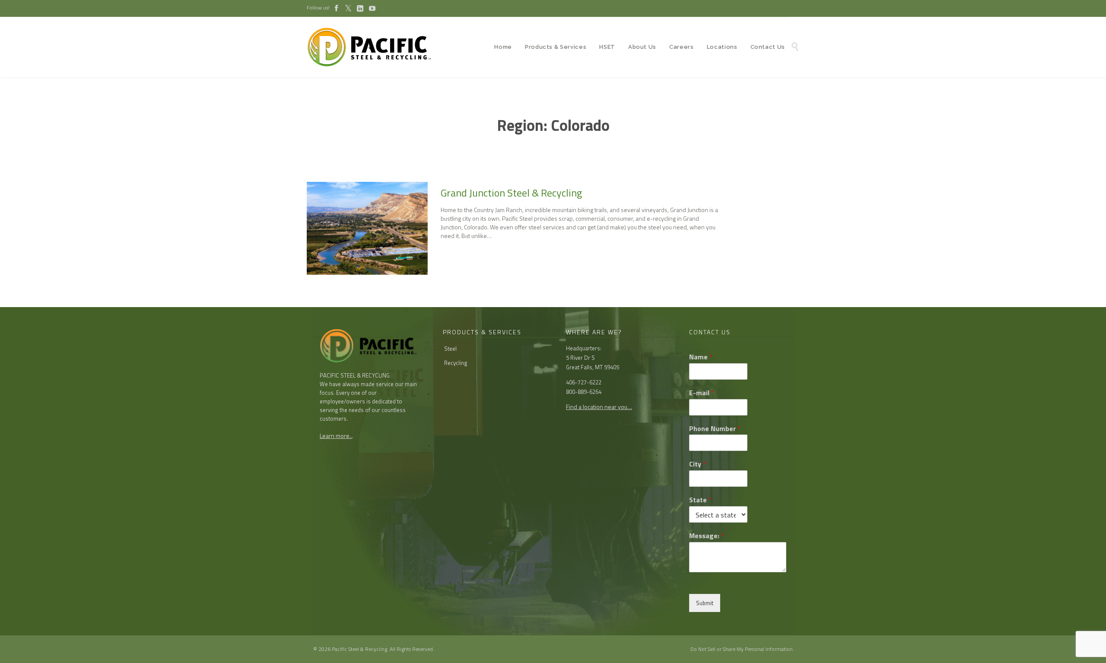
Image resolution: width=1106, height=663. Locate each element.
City (697, 464)
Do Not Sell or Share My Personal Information (741, 649)
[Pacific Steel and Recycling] (374, 47)
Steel (450, 348)
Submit (704, 603)
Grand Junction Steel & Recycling (511, 192)
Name (700, 357)
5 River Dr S (580, 357)
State (700, 499)
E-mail (701, 392)
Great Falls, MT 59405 (592, 367)
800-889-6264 (583, 391)
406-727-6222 (583, 382)
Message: (706, 535)
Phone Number (715, 428)
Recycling (455, 362)
